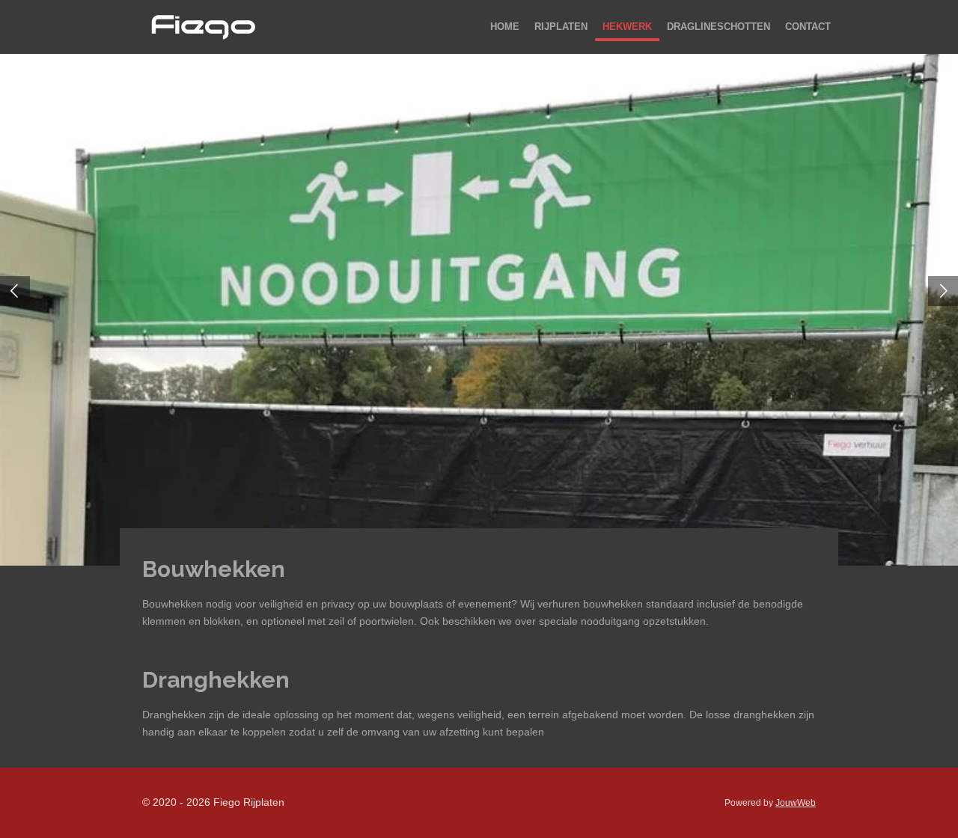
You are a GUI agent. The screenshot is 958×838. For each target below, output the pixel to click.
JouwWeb (795, 802)
